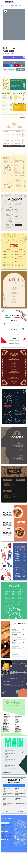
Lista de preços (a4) (14, 53)
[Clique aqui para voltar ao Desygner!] (9, 3)
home (2, 5)
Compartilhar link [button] (20, 69)
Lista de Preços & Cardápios (16, 5)
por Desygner (6, 53)
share (14, 62)
